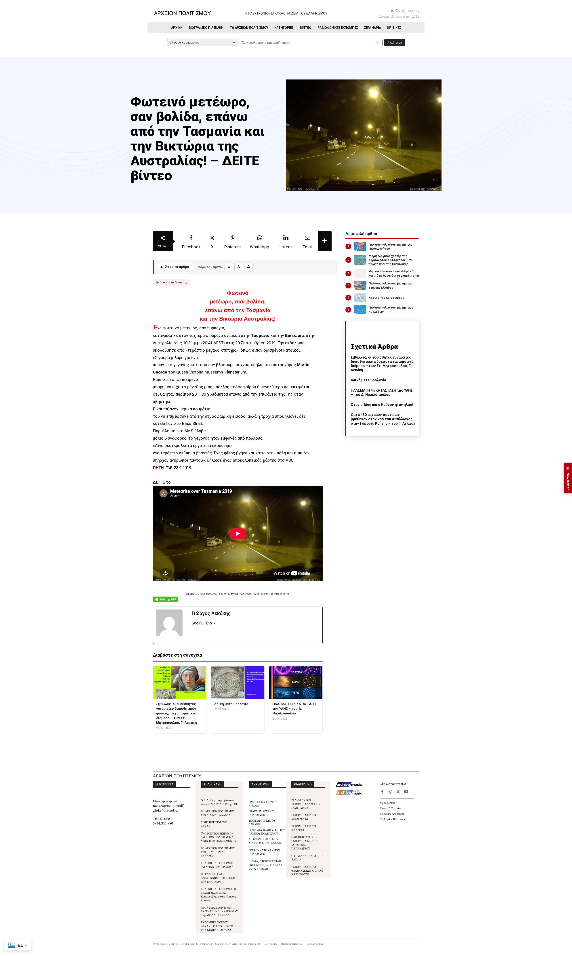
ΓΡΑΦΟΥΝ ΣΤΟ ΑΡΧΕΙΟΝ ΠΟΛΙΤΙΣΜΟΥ (264, 852)
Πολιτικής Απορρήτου (392, 813)
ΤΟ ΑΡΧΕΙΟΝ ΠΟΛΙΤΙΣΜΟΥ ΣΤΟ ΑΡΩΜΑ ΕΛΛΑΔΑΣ (218, 813)
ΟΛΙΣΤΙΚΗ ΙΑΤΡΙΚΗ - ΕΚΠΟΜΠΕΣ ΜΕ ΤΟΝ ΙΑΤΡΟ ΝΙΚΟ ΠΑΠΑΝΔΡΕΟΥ (304, 842)
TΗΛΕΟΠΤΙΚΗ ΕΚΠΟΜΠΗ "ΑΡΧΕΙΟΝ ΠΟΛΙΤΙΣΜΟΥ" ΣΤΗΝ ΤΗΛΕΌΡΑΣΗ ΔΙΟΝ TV (219, 837)
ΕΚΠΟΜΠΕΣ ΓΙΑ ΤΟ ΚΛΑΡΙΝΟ (303, 828)
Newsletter (568, 478)
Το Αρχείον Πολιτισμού (393, 819)
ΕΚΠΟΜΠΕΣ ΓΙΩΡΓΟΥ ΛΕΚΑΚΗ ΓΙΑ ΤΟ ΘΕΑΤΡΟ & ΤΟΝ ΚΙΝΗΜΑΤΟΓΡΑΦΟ (218, 926)
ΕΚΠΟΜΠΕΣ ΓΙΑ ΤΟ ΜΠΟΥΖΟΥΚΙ (303, 816)
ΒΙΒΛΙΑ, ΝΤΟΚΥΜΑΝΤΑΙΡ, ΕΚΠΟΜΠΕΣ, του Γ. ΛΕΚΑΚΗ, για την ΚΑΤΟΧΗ (267, 864)
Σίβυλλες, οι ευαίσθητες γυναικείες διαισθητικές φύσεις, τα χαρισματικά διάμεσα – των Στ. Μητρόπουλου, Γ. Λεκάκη (382, 363)
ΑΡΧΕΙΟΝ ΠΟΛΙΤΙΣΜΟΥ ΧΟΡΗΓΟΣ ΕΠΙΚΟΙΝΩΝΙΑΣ (265, 841)
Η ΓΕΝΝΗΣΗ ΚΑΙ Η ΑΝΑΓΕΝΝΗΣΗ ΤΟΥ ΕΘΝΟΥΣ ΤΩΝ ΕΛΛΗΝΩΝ (219, 877)
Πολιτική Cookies (391, 808)
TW (169, 467)
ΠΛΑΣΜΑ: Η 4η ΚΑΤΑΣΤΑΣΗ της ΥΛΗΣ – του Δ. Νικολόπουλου (382, 392)
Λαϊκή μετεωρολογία (368, 380)
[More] (325, 241)
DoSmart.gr (206, 943)
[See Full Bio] (214, 623)
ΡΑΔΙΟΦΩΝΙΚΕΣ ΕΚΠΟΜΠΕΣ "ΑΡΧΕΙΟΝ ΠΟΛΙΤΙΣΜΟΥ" (305, 804)
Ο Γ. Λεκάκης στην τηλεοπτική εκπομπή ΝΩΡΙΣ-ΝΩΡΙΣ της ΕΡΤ (219, 802)
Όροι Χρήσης (387, 802)
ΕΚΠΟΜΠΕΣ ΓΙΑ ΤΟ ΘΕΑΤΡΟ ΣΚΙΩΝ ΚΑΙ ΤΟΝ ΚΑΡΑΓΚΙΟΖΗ (307, 870)
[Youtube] (406, 792)
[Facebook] (382, 792)
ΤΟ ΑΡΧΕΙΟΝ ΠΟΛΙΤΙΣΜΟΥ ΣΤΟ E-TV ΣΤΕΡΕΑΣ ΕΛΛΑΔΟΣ (218, 852)
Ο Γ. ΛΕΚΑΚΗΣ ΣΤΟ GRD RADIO (307, 857)
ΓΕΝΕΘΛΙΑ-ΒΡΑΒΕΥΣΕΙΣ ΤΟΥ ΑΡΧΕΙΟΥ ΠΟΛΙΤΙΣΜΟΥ (267, 831)
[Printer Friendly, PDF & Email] (165, 602)
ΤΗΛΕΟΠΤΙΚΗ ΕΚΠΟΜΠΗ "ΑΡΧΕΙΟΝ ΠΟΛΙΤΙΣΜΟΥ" (217, 864)
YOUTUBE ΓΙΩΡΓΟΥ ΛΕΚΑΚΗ (214, 824)
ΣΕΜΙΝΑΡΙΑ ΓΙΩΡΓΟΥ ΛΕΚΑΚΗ (262, 822)
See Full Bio (201, 623)
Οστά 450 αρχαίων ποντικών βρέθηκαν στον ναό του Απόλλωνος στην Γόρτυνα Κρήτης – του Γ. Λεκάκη (383, 419)
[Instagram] (390, 792)
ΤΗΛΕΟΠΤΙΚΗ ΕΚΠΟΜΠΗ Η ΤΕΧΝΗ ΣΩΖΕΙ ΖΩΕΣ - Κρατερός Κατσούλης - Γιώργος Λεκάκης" (218, 894)
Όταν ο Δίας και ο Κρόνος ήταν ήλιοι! (382, 405)
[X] (398, 792)
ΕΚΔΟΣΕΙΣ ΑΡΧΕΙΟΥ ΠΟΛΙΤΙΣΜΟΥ (261, 813)
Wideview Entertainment (246, 943)
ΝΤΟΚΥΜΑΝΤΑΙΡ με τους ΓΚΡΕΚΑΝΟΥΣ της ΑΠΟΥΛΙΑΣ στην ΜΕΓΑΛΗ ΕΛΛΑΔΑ (219, 911)
